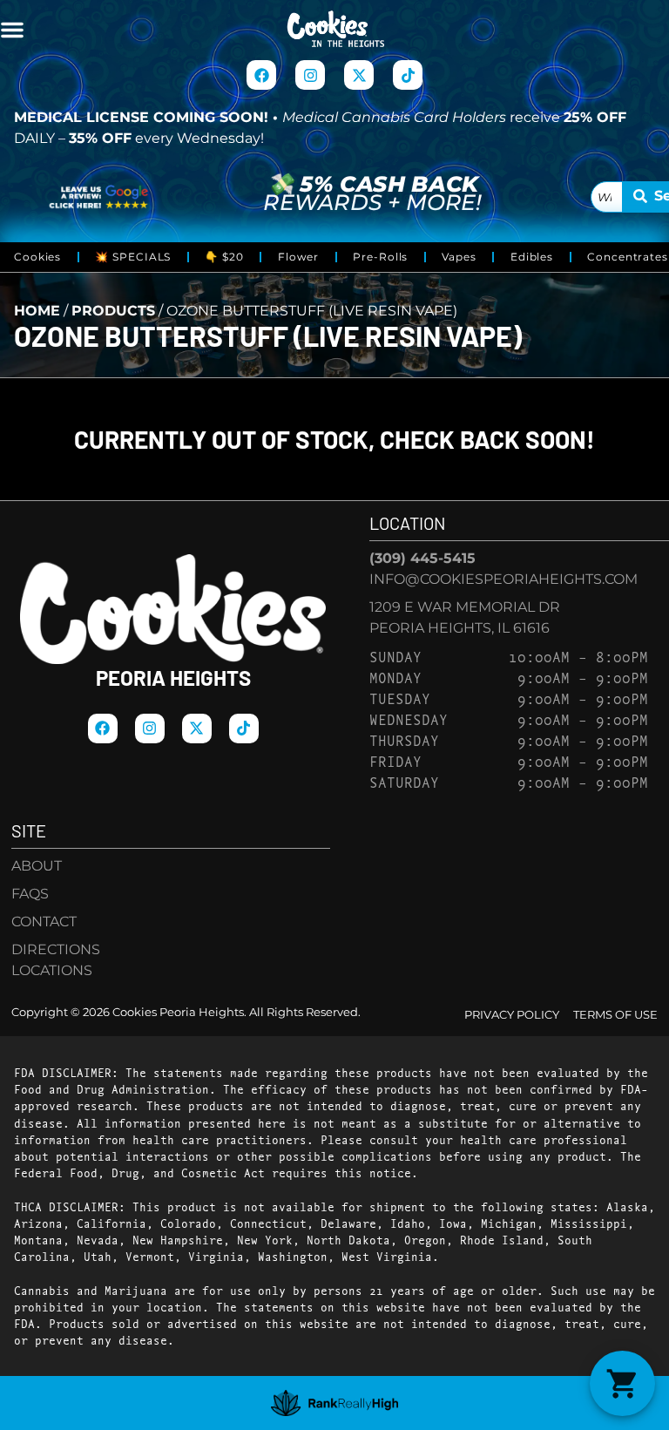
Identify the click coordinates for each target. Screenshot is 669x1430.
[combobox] (607, 197)
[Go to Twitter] (359, 75)
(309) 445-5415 (422, 558)
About (36, 865)
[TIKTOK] (407, 75)
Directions (55, 949)
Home (37, 310)
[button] (12, 29)
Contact (44, 921)
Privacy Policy (511, 1014)
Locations (51, 970)
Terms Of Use (615, 1014)
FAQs (30, 893)
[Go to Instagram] (310, 75)
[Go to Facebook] (261, 75)
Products (113, 310)
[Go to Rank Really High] (335, 1403)
